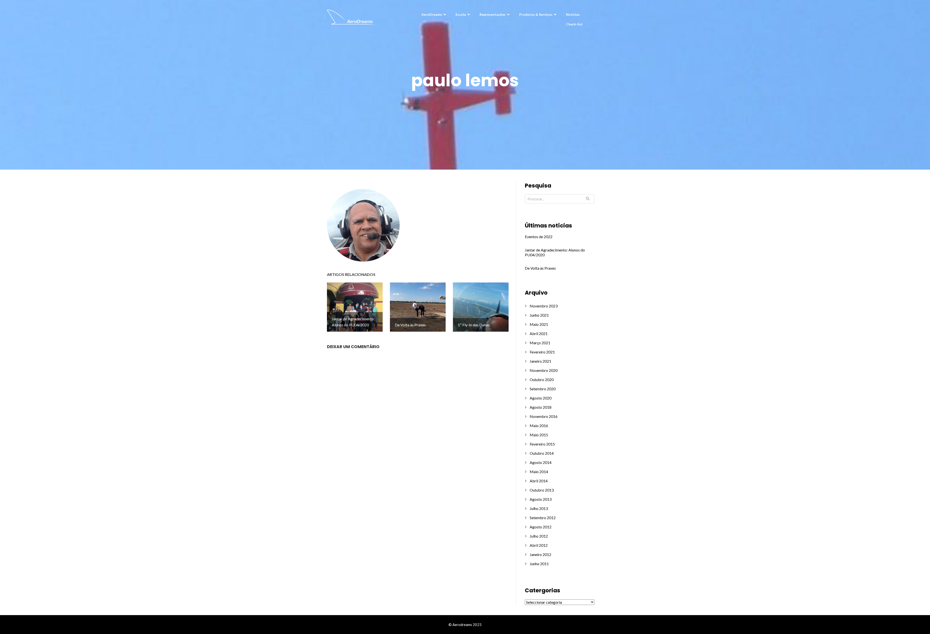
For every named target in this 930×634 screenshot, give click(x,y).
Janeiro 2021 (540, 361)
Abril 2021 (539, 333)
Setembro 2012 (543, 517)
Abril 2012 (539, 545)
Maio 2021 (539, 324)
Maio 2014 (539, 471)
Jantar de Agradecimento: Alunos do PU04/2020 (555, 252)
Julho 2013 (539, 508)
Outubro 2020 (542, 379)
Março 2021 (540, 342)
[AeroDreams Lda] (351, 16)
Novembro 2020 (544, 370)
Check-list (574, 24)
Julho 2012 (539, 536)
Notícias (573, 14)
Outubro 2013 (542, 490)
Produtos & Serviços (535, 14)
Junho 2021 (539, 315)
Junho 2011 (539, 563)
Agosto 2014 (540, 462)
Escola (461, 14)
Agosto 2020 (540, 398)
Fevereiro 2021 (542, 352)
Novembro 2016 (544, 416)
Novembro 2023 (544, 306)
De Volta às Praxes (540, 268)
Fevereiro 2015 (542, 444)
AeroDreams (431, 14)
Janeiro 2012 (540, 554)
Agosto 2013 (540, 499)
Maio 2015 (539, 434)
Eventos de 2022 (538, 236)
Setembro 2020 (543, 388)
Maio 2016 (539, 425)
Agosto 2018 (540, 407)
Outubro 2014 (542, 453)
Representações (493, 14)
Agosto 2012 (540, 526)
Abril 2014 (539, 480)
